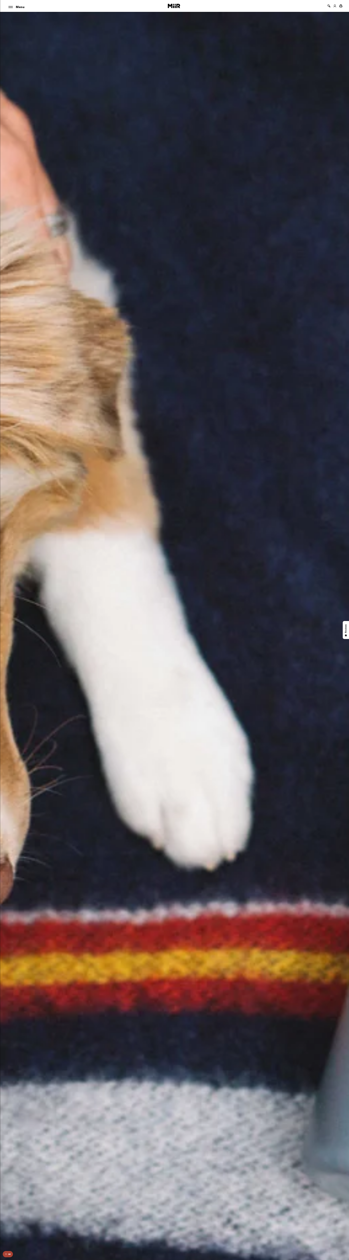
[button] (329, 6)
